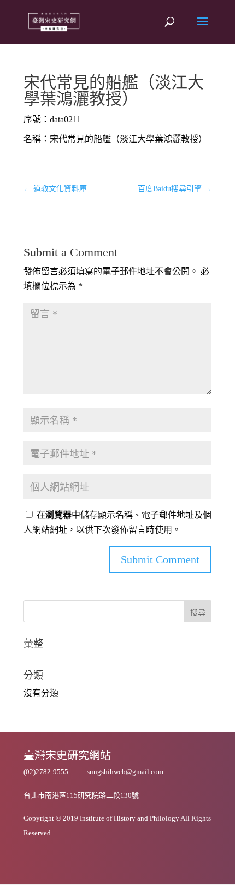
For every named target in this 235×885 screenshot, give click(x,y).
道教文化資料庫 (55, 189)
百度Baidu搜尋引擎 (175, 189)
